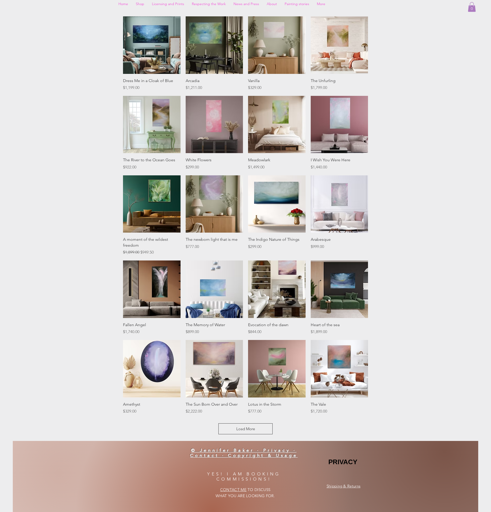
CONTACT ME (233, 489)
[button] (472, 7)
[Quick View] (152, 45)
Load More (245, 428)
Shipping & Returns (343, 486)
